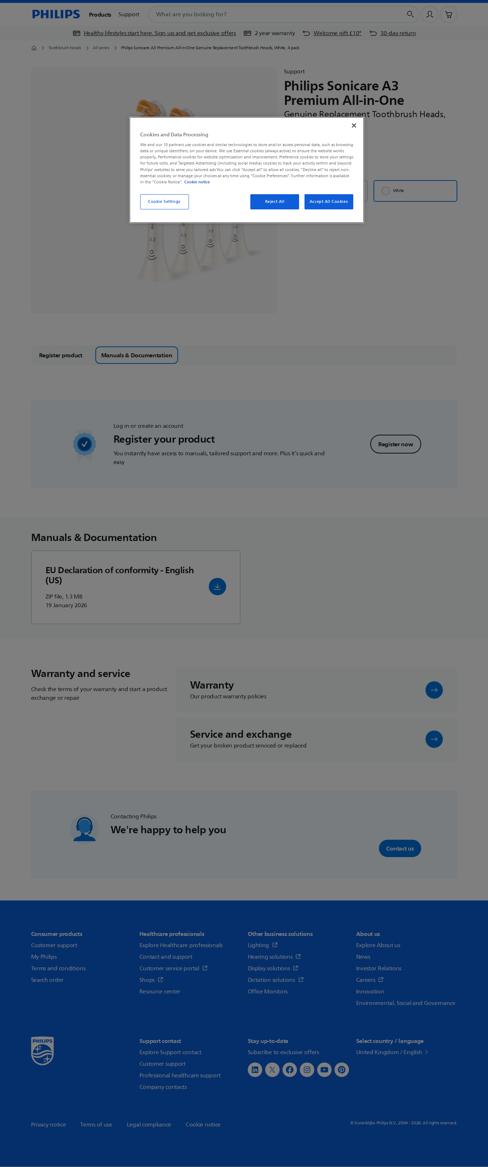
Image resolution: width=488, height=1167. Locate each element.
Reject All (275, 201)
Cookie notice (197, 182)
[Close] (354, 125)
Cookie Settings (164, 201)
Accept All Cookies (329, 201)
